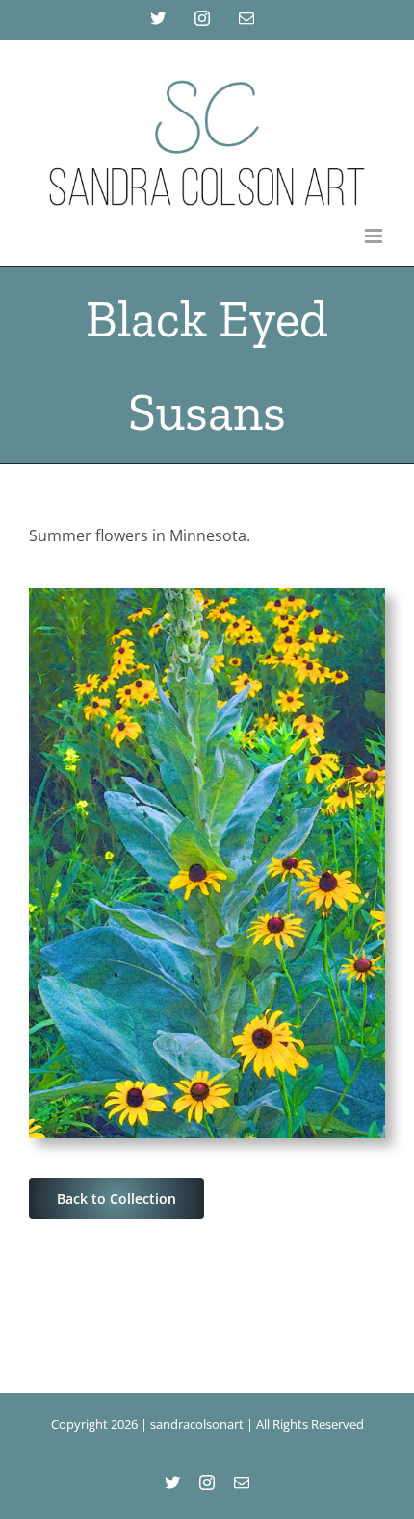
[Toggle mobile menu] (375, 236)
